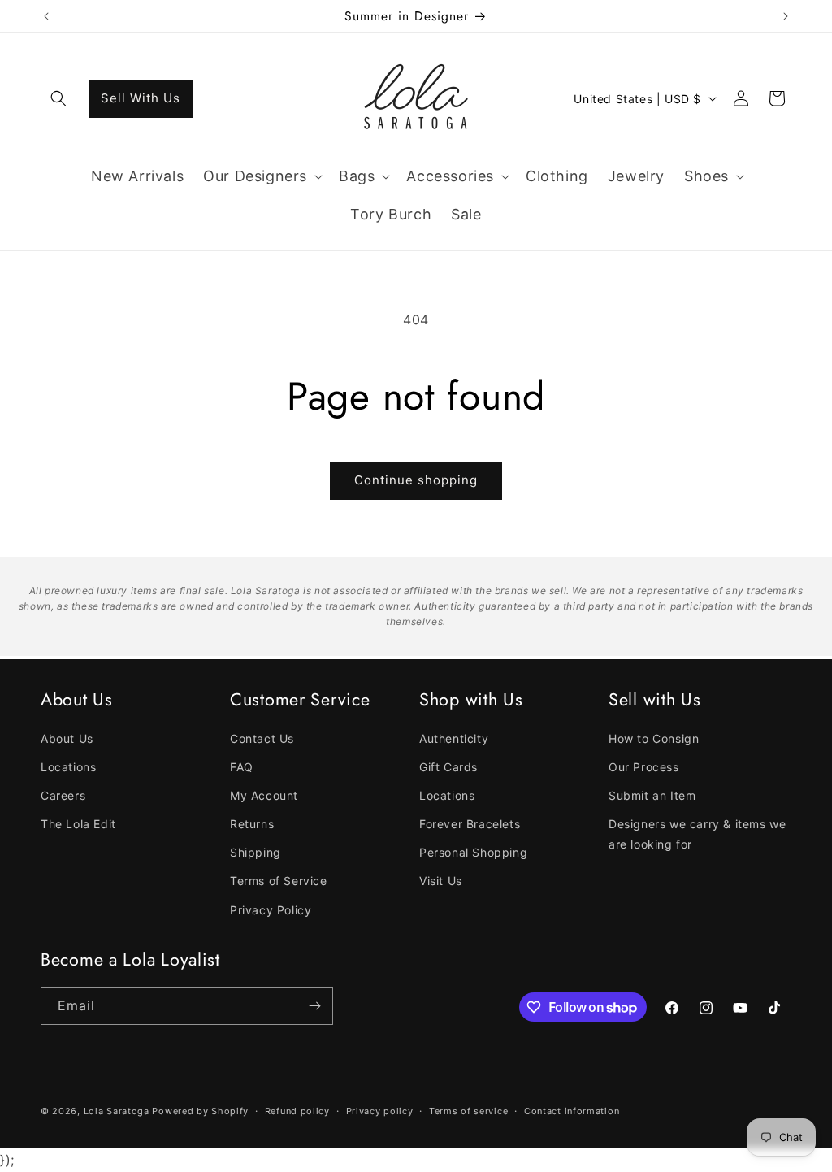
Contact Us (262, 738)
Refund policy (297, 1111)
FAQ (242, 767)
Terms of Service (278, 881)
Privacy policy (380, 1111)
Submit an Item (652, 795)
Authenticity (453, 738)
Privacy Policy (270, 910)
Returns (252, 824)
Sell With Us (140, 98)
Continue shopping (416, 480)
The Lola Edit (78, 824)
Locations (68, 767)
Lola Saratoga (117, 1111)
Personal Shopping (473, 852)
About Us (67, 738)
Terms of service (468, 1111)
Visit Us (440, 881)
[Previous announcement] (46, 16)
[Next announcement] (786, 16)
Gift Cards (448, 767)
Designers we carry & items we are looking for (697, 834)
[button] (58, 98)
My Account (264, 795)
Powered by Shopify (200, 1111)
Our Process (644, 767)
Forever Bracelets (469, 824)
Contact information (571, 1111)
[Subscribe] (314, 1006)
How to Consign (654, 738)
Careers (63, 795)
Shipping (255, 852)
